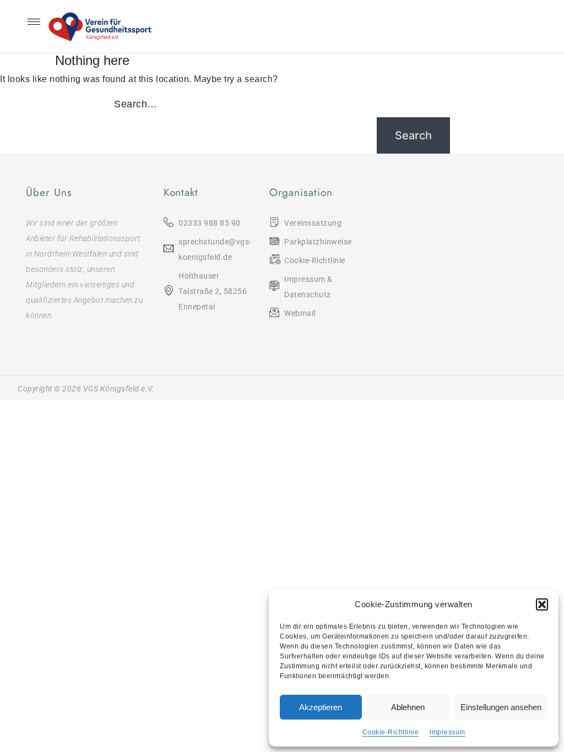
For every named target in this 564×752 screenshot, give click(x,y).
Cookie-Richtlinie (390, 732)
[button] (541, 604)
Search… (136, 104)
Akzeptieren (320, 707)
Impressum (447, 732)
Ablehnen (408, 707)
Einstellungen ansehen (500, 707)
